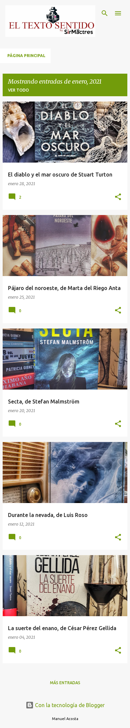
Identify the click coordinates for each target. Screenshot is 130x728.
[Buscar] (105, 13)
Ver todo (18, 90)
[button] (118, 197)
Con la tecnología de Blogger (69, 705)
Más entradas (65, 683)
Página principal (26, 55)
